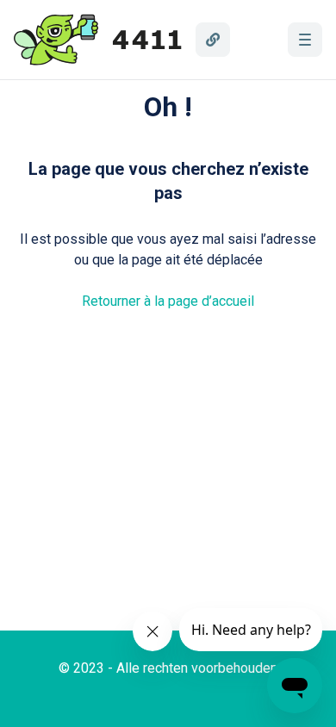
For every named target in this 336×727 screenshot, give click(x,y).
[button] (305, 39)
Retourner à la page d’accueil (168, 301)
